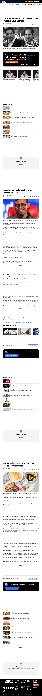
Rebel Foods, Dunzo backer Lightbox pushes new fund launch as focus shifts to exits (24, 80)
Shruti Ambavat (8, 23)
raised (30, 562)
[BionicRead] (31, 25)
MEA (37, 1)
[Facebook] (34, 24)
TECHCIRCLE (29, 683)
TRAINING (29, 686)
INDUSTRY (29, 4)
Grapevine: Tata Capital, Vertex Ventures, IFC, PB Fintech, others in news (21, 637)
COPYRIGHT (17, 686)
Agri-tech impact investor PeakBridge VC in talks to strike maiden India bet (21, 632)
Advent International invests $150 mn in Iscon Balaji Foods (19, 642)
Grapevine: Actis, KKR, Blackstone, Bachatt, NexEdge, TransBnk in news (21, 122)
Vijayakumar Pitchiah (9, 195)
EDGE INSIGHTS (29, 689)
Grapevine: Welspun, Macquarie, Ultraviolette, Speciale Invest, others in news (22, 112)
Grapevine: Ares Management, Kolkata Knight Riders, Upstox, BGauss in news (22, 117)
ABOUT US (17, 680)
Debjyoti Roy (7, 468)
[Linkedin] (38, 24)
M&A (22, 4)
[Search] (23, 1)
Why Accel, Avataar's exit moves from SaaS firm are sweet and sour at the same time (23, 409)
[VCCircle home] (3, 1)
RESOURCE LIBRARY (23, 687)
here (32, 64)
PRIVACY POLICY (16, 689)
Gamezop (18, 322)
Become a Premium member (11, 62)
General (11, 106)
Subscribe (31, 1)
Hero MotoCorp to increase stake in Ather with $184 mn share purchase (21, 385)
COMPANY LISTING (23, 683)
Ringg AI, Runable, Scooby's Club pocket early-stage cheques (19, 404)
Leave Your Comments (33, 345)
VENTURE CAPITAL (18, 4)
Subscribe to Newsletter (11, 355)
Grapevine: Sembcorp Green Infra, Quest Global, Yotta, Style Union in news (22, 131)
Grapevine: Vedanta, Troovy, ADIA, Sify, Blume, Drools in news (19, 627)
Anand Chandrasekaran (8, 322)
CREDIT (25, 4)
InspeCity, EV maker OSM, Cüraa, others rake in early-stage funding (20, 390)
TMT (7, 187)
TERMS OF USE (23, 680)
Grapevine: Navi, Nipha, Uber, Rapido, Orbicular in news (19, 136)
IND (35, 1)
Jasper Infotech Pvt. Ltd (26, 322)
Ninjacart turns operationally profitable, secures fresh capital (19, 618)
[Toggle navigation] (40, 1)
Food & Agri (9, 460)
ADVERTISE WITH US (17, 683)
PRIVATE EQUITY (11, 4)
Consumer (12, 389)
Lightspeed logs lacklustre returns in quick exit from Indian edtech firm (21, 395)
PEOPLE (34, 4)
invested (14, 282)
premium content (21, 59)
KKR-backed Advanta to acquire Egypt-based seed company (19, 613)
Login (26, 1)
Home (4, 187)
